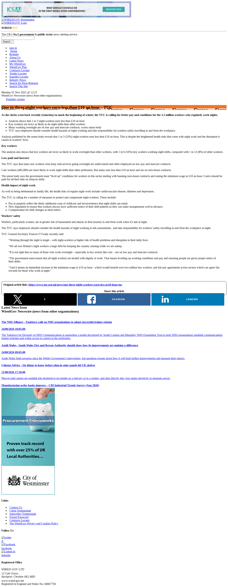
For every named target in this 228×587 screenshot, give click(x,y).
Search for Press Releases (23, 83)
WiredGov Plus (18, 67)
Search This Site (18, 86)
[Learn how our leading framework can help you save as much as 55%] (28, 493)
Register (14, 54)
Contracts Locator (19, 70)
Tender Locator (18, 73)
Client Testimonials (20, 510)
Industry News (17, 79)
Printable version (15, 99)
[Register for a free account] (17, 19)
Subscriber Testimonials (22, 513)
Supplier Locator (18, 76)
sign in (13, 47)
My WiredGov (17, 63)
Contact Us (15, 507)
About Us (14, 57)
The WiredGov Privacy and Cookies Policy (33, 523)
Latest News (16, 60)
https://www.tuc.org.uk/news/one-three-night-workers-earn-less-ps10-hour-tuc (75, 284)
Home (13, 51)
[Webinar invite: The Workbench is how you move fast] (66, 16)
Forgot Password (18, 517)
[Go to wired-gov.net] (14, 22)
